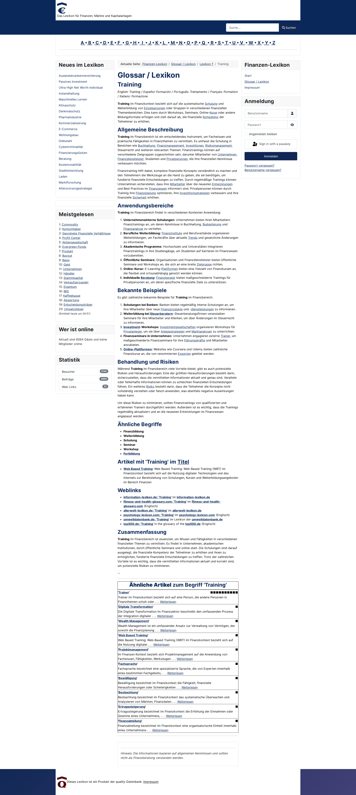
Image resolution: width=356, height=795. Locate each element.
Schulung (211, 103)
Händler (69, 273)
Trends (192, 237)
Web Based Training (138, 469)
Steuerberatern (161, 313)
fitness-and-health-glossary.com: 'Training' (155, 501)
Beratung (147, 278)
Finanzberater (165, 278)
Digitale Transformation (135, 607)
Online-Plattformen (137, 349)
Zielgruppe (204, 264)
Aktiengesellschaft (75, 242)
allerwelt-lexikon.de (187, 510)
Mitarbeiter (177, 184)
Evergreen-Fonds (74, 247)
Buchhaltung (146, 145)
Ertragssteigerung (131, 706)
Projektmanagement (133, 649)
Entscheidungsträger (78, 304)
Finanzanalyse (133, 229)
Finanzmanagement (170, 145)
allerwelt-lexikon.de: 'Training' (145, 510)
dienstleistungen (202, 309)
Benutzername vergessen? (263, 170)
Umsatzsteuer (74, 309)
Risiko (150, 386)
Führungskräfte (194, 340)
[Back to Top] (349, 788)
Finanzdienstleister (131, 159)
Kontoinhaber (71, 229)
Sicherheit (139, 197)
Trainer (225, 336)
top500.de (193, 524)
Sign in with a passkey (274, 144)
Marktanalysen (202, 331)
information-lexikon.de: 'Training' (147, 497)
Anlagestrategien (172, 331)
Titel (183, 462)
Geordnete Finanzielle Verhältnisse (86, 233)
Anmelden (271, 156)
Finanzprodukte (172, 309)
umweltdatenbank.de (207, 519)
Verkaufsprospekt (76, 282)
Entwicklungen (222, 184)
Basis (66, 260)
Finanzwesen (158, 188)
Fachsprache (127, 664)
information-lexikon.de (193, 497)
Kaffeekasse (71, 295)
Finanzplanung (146, 193)
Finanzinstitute (172, 233)
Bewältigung (127, 678)
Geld (67, 264)
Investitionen (195, 145)
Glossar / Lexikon (257, 81)
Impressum (252, 87)
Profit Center (71, 238)
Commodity (70, 224)
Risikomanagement (218, 145)
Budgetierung (212, 224)
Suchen (291, 27)
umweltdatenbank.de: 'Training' (146, 519)
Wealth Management (133, 621)
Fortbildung (131, 453)
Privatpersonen (177, 159)
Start (248, 75)
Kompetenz (210, 117)
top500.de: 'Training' (138, 524)
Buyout (67, 255)
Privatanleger (132, 331)
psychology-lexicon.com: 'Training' (148, 515)
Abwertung (71, 300)
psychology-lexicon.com (197, 515)
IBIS (66, 291)
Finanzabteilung (129, 721)
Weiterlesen (168, 602)
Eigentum (70, 287)
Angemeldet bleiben (263, 134)
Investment (131, 327)
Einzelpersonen (154, 108)
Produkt (67, 251)
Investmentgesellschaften (178, 327)
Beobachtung (128, 692)
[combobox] (252, 27)
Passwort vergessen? (259, 165)
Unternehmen (72, 269)
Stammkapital (73, 278)
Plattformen (169, 269)
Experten (184, 354)
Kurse (213, 112)
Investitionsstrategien (195, 193)
